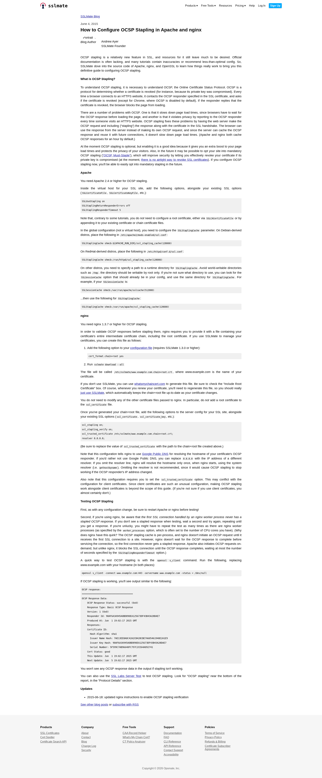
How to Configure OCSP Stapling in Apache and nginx (141, 29)
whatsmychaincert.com (149, 384)
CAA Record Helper (134, 733)
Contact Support (173, 750)
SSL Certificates (49, 733)
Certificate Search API (53, 741)
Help (252, 5)
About (84, 733)
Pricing (239, 5)
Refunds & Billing (215, 741)
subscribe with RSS (126, 704)
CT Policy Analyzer (134, 741)
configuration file (141, 348)
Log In (261, 5)
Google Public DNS (155, 454)
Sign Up (275, 5)
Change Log (88, 746)
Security (86, 750)
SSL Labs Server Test (126, 676)
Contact (86, 737)
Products (190, 5)
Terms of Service (215, 733)
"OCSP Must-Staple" (116, 155)
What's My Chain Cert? (136, 737)
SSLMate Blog (90, 16)
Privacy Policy (213, 737)
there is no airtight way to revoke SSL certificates (174, 159)
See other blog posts (94, 704)
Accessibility (171, 754)
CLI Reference (172, 741)
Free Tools (207, 5)
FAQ (166, 737)
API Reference (172, 746)
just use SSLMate (92, 392)
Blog (84, 741)
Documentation (173, 733)
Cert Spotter (47, 737)
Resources (225, 5)
